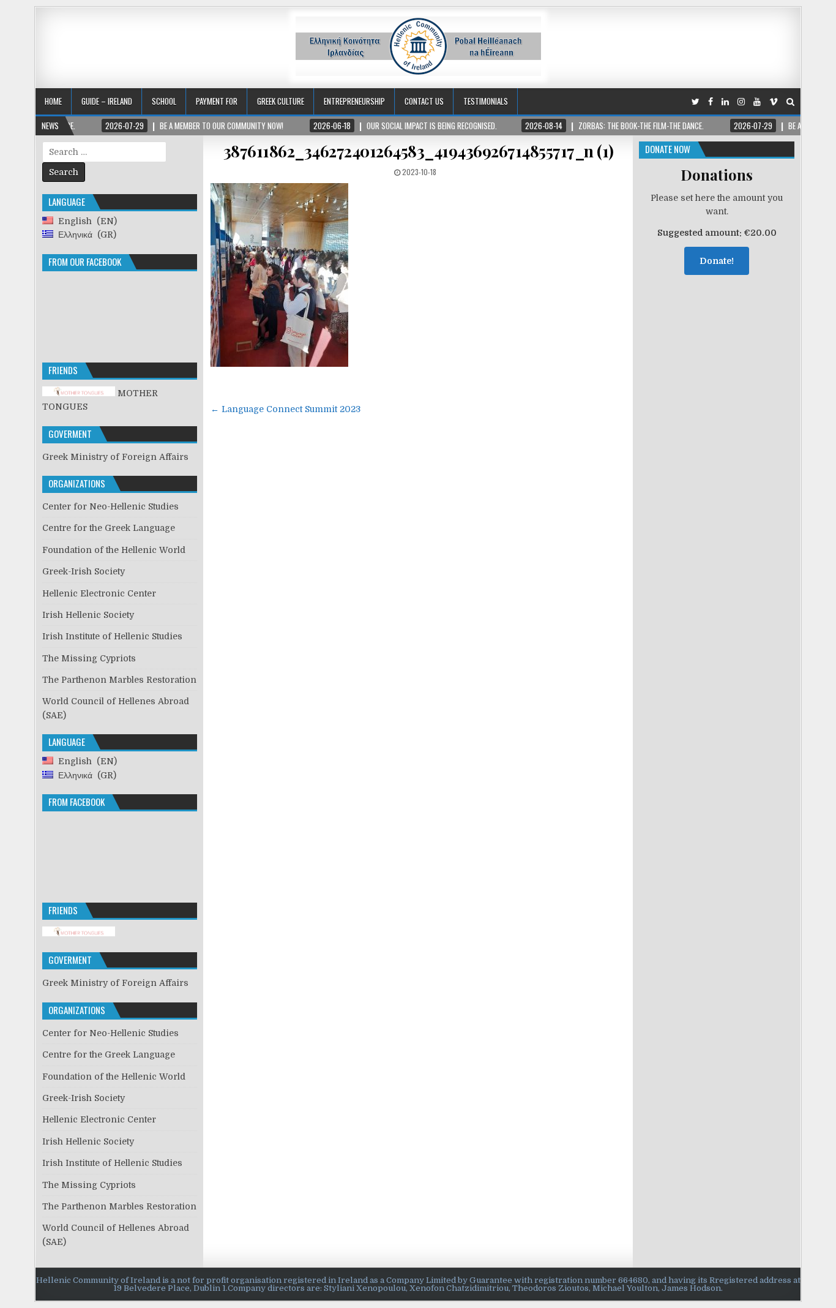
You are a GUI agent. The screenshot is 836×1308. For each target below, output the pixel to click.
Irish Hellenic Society (88, 615)
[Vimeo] (773, 102)
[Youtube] (757, 102)
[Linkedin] (725, 102)
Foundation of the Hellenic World (113, 550)
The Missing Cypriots (89, 658)
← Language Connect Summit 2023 (285, 409)
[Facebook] (710, 102)
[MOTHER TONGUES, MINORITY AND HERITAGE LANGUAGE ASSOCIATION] (78, 933)
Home (53, 101)
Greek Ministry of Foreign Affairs (115, 457)
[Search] (790, 102)
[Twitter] (696, 102)
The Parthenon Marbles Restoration (119, 680)
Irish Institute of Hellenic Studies (112, 636)
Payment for (216, 101)
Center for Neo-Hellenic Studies (110, 506)
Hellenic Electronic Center (99, 593)
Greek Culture (280, 101)
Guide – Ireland (106, 101)
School (164, 101)
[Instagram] (741, 102)
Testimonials (485, 101)
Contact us (424, 101)
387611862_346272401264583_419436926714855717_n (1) (418, 151)
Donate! (717, 261)
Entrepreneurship (354, 101)
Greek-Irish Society (83, 571)
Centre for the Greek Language (108, 528)
